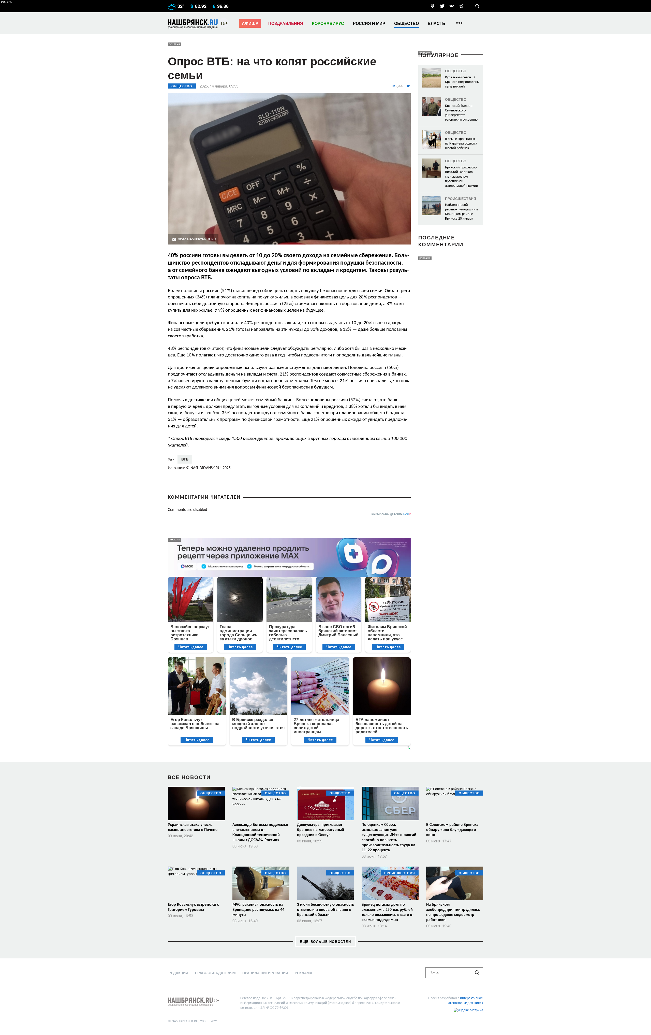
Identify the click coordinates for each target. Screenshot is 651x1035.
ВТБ (184, 459)
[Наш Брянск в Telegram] (461, 6)
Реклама (303, 972)
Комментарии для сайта (391, 514)
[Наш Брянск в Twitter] (442, 6)
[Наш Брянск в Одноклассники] (432, 6)
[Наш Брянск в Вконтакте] (451, 6)
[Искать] (477, 972)
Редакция (178, 972)
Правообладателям (215, 972)
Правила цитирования (265, 972)
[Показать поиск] (477, 6)
